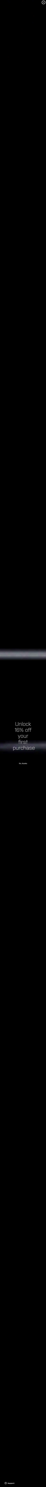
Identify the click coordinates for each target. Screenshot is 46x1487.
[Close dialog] (43, 2)
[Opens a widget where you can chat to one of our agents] (9, 1483)
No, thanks (23, 763)
